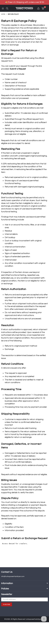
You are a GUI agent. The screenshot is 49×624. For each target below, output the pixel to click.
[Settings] (38, 8)
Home (3, 14)
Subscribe (6, 604)
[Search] (7, 8)
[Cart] (46, 8)
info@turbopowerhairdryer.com (12, 576)
